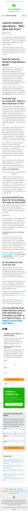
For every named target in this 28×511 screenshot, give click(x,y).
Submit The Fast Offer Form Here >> (12, 322)
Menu (24, 16)
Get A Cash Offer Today (10, 1)
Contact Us (20, 489)
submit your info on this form (15, 167)
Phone (6, 367)
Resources (23, 491)
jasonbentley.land (8, 34)
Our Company (20, 1)
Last (15, 365)
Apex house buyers (19, 68)
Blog (18, 493)
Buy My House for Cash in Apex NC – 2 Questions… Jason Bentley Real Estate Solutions (13, 461)
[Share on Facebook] (3, 329)
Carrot (14, 509)
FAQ (24, 94)
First (4, 365)
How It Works (5, 491)
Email (5, 373)
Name (6, 360)
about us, (21, 293)
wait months (19, 52)
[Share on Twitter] (6, 329)
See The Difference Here (14, 404)
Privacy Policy (12, 493)
